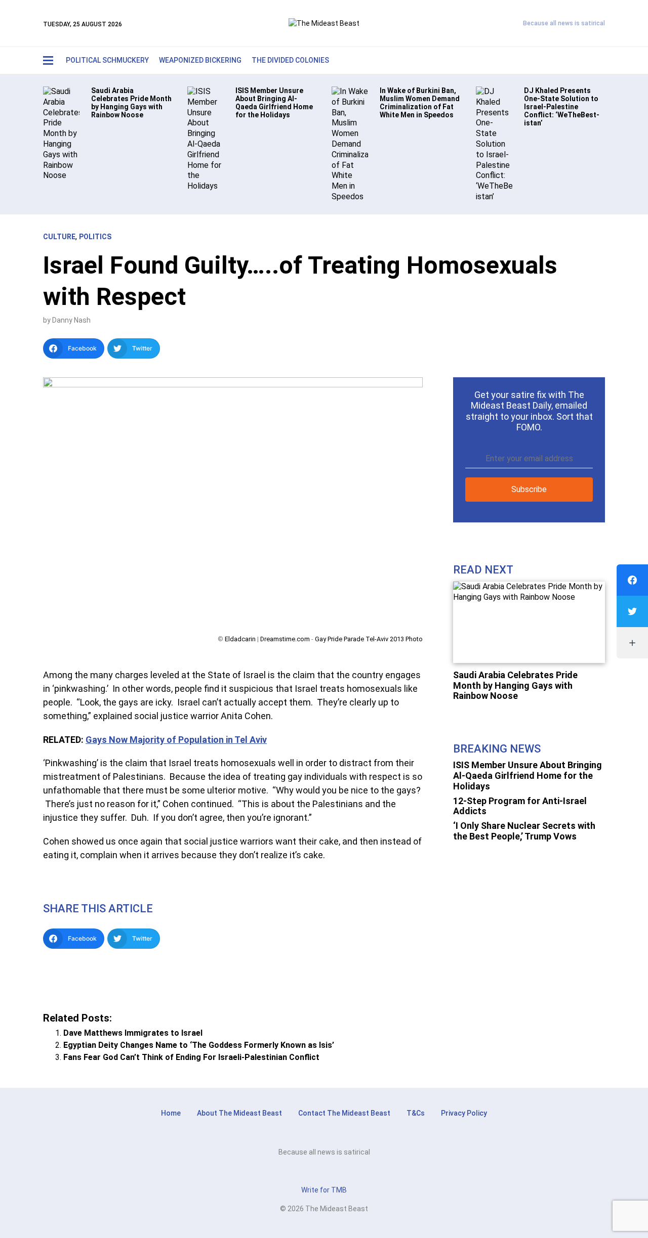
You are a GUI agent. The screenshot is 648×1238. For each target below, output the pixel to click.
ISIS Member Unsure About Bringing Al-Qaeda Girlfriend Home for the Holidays (527, 775)
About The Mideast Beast (239, 1113)
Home (171, 1113)
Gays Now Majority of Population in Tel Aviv (176, 739)
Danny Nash (71, 320)
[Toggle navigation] (48, 60)
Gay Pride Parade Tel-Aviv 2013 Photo (369, 639)
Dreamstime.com (285, 639)
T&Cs (416, 1113)
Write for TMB (324, 1190)
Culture (59, 237)
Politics (95, 237)
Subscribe (529, 489)
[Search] (575, 60)
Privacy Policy (464, 1113)
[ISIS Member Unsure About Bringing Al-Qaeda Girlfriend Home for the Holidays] (205, 138)
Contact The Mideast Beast (344, 1113)
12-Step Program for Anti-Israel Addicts (520, 806)
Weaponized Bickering (200, 60)
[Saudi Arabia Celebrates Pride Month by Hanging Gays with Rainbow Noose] (61, 133)
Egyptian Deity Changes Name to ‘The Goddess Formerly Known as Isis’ (198, 1045)
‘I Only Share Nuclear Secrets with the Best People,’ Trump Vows (524, 831)
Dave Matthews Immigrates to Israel (132, 1033)
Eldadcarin (240, 639)
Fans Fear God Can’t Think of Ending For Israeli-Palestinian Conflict (191, 1057)
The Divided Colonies (290, 60)
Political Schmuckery (107, 60)
